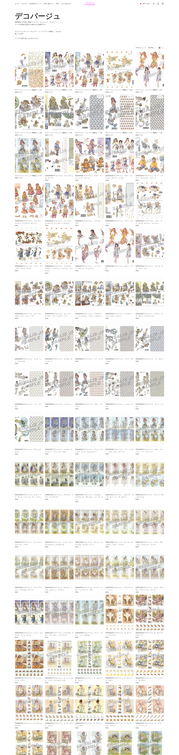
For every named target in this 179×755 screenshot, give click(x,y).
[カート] (162, 3)
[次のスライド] (40, 69)
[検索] (153, 3)
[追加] (40, 84)
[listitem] (66, 3)
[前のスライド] (18, 69)
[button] (152, 47)
